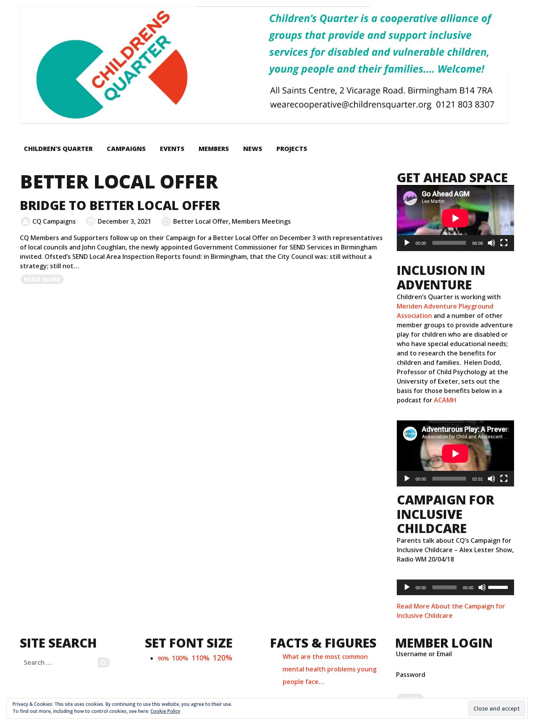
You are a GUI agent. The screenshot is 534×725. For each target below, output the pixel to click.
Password (410, 674)
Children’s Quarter (58, 148)
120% (222, 657)
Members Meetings (261, 221)
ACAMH (445, 400)
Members (214, 148)
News (252, 148)
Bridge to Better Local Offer (120, 205)
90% (163, 658)
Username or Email (424, 654)
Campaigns (126, 148)
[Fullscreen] (504, 243)
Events (172, 148)
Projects (291, 148)
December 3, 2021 (124, 221)
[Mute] (491, 243)
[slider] (499, 587)
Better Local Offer (201, 221)
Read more (44, 280)
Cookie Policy (165, 711)
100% (180, 658)
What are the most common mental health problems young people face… (329, 669)
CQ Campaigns (54, 221)
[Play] (407, 243)
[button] (264, 65)
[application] (455, 218)
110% (201, 657)
